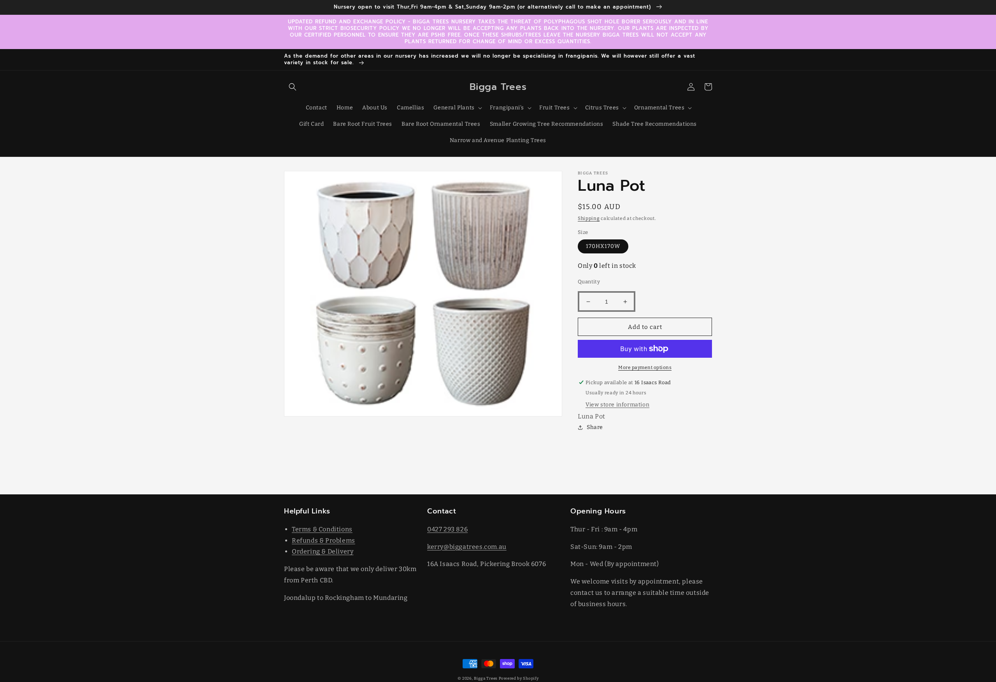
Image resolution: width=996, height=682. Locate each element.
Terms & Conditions (322, 529)
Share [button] (595, 427)
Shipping (589, 218)
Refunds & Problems (323, 540)
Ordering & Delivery (322, 551)
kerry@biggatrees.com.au (467, 546)
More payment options (645, 367)
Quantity (589, 282)
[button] (292, 86)
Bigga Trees (486, 678)
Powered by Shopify (519, 678)
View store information (617, 404)
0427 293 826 (447, 529)
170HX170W (603, 246)
